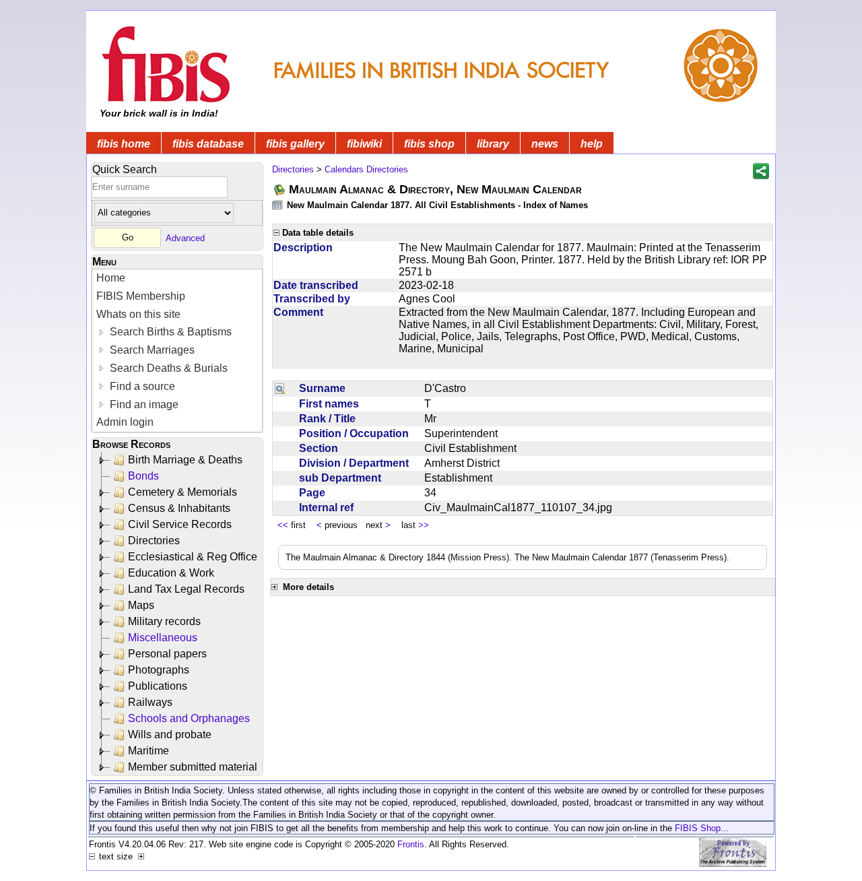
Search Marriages (151, 350)
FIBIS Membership (140, 296)
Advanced (185, 237)
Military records (164, 621)
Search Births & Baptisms (169, 331)
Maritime (148, 750)
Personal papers (167, 653)
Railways (150, 702)
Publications (157, 686)
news (544, 144)
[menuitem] (177, 278)
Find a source (141, 386)
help (592, 144)
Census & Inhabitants (179, 508)
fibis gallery (295, 144)
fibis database (208, 144)
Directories (154, 540)
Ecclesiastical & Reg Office (192, 556)
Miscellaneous (162, 637)
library (493, 144)
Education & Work (171, 573)
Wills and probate (169, 734)
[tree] (178, 613)
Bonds (143, 476)
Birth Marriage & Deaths (185, 459)
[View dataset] (278, 204)
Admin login (125, 422)
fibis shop (429, 144)
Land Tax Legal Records (186, 589)
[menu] (177, 350)
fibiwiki (364, 144)
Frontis (410, 844)
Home (110, 278)
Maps (141, 605)
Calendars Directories (366, 169)
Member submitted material (192, 767)
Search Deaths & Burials (167, 368)
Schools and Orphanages (189, 718)
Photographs (158, 670)
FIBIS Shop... (702, 828)
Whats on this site (138, 314)
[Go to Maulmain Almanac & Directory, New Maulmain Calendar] (280, 189)
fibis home (123, 144)
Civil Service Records (180, 524)
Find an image (142, 404)
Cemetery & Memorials (182, 492)
